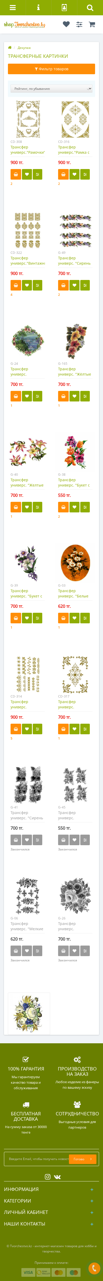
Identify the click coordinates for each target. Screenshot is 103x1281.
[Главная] (10, 47)
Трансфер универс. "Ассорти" (19, 707)
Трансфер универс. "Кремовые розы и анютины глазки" (75, 931)
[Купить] (16, 174)
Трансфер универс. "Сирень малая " (27, 818)
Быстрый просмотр (28, 122)
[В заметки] (27, 174)
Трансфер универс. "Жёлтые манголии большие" (74, 376)
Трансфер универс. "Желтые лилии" (27, 485)
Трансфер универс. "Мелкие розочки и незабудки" (27, 931)
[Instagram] (46, 1176)
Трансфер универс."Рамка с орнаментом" (74, 152)
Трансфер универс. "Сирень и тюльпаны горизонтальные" (74, 265)
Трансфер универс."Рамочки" (28, 149)
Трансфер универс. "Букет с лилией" (26, 596)
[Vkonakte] (56, 1176)
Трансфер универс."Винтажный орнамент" (30, 263)
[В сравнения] (37, 174)
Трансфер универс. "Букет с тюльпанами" (74, 485)
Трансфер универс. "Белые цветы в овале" (73, 596)
